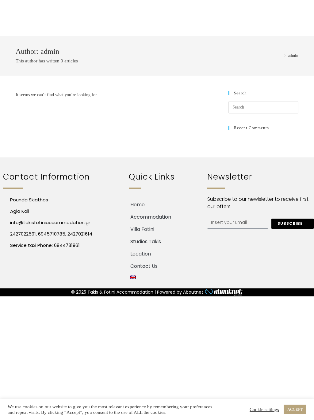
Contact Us (144, 266)
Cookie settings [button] (264, 409)
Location (140, 253)
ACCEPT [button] (295, 409)
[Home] (280, 55)
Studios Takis (145, 241)
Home (137, 204)
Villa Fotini (142, 229)
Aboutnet (193, 292)
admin (293, 55)
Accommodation (150, 216)
